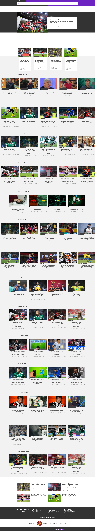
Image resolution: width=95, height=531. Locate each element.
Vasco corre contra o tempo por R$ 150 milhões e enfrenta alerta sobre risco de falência (87, 151)
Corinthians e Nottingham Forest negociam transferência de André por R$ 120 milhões (48, 237)
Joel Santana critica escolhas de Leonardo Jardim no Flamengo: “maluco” (48, 92)
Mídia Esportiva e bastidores (53, 511)
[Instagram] (21, 0)
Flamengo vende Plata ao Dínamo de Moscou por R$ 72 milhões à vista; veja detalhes (87, 121)
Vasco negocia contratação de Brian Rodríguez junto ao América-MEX (57, 353)
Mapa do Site (27, 0)
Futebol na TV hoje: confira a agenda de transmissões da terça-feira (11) (37, 353)
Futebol (49, 509)
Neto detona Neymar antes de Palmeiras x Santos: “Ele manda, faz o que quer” (9, 92)
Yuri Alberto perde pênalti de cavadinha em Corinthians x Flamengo (37, 439)
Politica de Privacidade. (50, 529)
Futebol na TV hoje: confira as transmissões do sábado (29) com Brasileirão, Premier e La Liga (71, 62)
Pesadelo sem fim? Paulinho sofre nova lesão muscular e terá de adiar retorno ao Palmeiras (28, 121)
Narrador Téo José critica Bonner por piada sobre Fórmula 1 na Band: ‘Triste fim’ (76, 410)
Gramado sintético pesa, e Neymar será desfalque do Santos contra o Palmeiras (76, 381)
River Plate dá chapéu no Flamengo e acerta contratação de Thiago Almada (76, 353)
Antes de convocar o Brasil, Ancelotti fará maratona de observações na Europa (18, 294)
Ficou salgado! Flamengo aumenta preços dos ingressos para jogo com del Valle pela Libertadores (61, 21)
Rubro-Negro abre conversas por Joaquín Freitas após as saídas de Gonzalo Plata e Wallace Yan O (38, 500)
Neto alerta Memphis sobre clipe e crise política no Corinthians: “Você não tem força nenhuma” (28, 92)
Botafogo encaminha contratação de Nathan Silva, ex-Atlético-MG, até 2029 (67, 121)
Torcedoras (50, 512)
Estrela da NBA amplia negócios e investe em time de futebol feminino (48, 266)
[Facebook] (18, 0)
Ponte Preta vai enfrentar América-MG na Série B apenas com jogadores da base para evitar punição (25, 62)
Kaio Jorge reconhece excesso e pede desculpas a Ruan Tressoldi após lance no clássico (57, 381)
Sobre (46, 0)
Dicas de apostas (67, 509)
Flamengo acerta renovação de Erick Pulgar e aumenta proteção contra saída (28, 180)
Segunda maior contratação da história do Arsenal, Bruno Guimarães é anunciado (56, 294)
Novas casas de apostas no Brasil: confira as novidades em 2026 (18, 209)
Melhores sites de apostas (69, 510)
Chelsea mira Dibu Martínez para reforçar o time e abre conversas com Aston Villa (57, 469)
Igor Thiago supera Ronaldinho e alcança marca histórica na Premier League (9, 266)
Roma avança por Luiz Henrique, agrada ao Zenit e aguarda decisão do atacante (38, 484)
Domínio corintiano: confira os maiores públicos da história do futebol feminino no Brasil (67, 266)
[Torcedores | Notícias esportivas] (22, 3)
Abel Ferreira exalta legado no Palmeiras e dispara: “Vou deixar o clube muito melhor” (67, 151)
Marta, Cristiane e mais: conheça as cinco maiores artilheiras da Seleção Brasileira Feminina (87, 266)
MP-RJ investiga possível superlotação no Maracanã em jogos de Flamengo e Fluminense (70, 484)
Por (58, 26)
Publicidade (43, 0)
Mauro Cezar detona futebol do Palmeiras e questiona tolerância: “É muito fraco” (87, 92)
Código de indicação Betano (69, 511)
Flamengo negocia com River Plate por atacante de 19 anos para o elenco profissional (67, 180)
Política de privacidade (33, 0)
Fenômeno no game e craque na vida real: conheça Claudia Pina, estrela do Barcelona (29, 266)
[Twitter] (19, 0)
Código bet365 (67, 512)
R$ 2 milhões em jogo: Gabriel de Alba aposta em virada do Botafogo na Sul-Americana (18, 353)
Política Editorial (39, 0)
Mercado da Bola (51, 510)
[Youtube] (22, 0)
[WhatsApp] (24, 511)
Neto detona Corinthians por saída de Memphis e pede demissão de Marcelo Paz (67, 92)
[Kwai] (24, 0)
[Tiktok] (19, 511)
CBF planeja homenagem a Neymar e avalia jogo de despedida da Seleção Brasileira (76, 294)
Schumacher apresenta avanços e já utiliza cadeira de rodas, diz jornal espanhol (18, 410)
